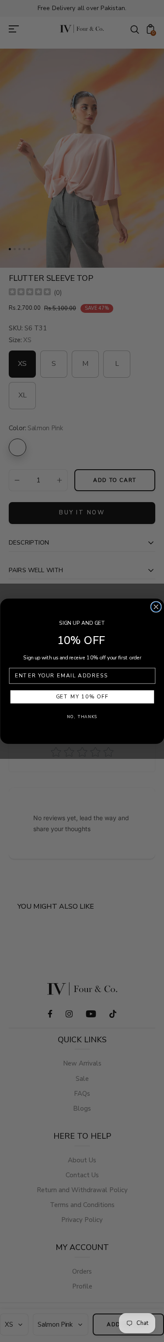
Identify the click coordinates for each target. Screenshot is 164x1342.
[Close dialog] (156, 607)
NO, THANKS (82, 716)
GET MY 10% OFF (82, 697)
